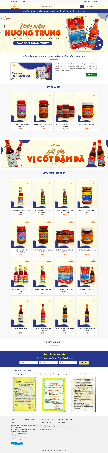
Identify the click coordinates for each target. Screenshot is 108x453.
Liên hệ (95, 1)
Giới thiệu (87, 1)
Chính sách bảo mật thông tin (46, 429)
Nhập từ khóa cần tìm (82, 6)
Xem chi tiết (91, 75)
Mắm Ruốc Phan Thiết (55, 11)
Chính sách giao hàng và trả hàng (47, 426)
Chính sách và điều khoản (46, 422)
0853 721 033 (18, 435)
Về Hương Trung (62, 422)
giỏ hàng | (91, 6)
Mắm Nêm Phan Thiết (42, 11)
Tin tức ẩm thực (80, 11)
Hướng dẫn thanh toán (63, 426)
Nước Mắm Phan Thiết (29, 11)
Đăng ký (83, 363)
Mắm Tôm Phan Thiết (68, 11)
